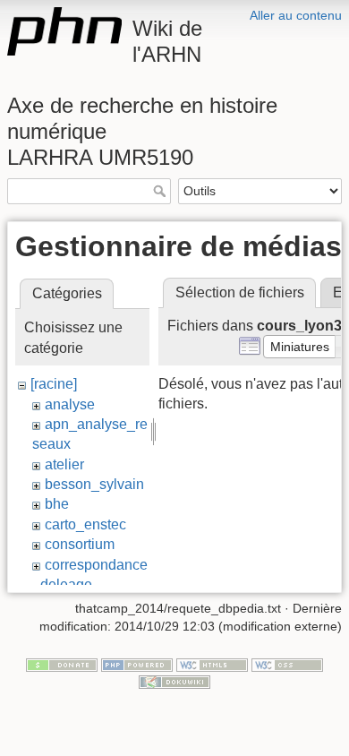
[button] (299, 346)
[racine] (53, 383)
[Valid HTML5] (212, 664)
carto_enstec (85, 524)
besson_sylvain (94, 484)
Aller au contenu (296, 15)
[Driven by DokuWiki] (174, 681)
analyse (70, 404)
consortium (80, 544)
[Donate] (62, 664)
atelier (64, 464)
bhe (57, 503)
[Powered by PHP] (137, 664)
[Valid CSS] (287, 664)
